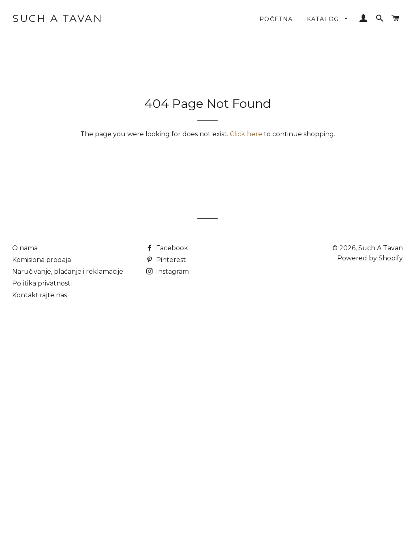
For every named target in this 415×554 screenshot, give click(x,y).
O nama (25, 248)
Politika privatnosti (42, 283)
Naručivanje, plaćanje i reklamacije (67, 271)
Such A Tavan (57, 18)
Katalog (324, 19)
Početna (276, 19)
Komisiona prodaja (41, 260)
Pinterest (170, 260)
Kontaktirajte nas (39, 295)
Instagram (171, 271)
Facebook (171, 248)
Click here (246, 134)
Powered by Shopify (370, 258)
